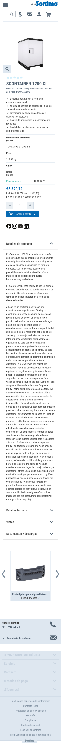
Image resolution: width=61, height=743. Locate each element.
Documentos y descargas (21, 534)
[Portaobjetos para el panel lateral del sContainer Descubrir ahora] (30, 563)
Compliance (30, 720)
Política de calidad (30, 725)
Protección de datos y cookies (30, 710)
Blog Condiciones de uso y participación (30, 734)
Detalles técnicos (17, 510)
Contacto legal (30, 705)
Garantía (30, 715)
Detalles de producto (19, 244)
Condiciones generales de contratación (30, 701)
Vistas (10, 522)
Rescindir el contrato (30, 729)
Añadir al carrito (23, 214)
